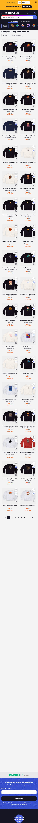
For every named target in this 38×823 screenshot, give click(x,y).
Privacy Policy (24, 802)
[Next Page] (32, 517)
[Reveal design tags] (16, 53)
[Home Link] (12, 13)
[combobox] (17, 17)
